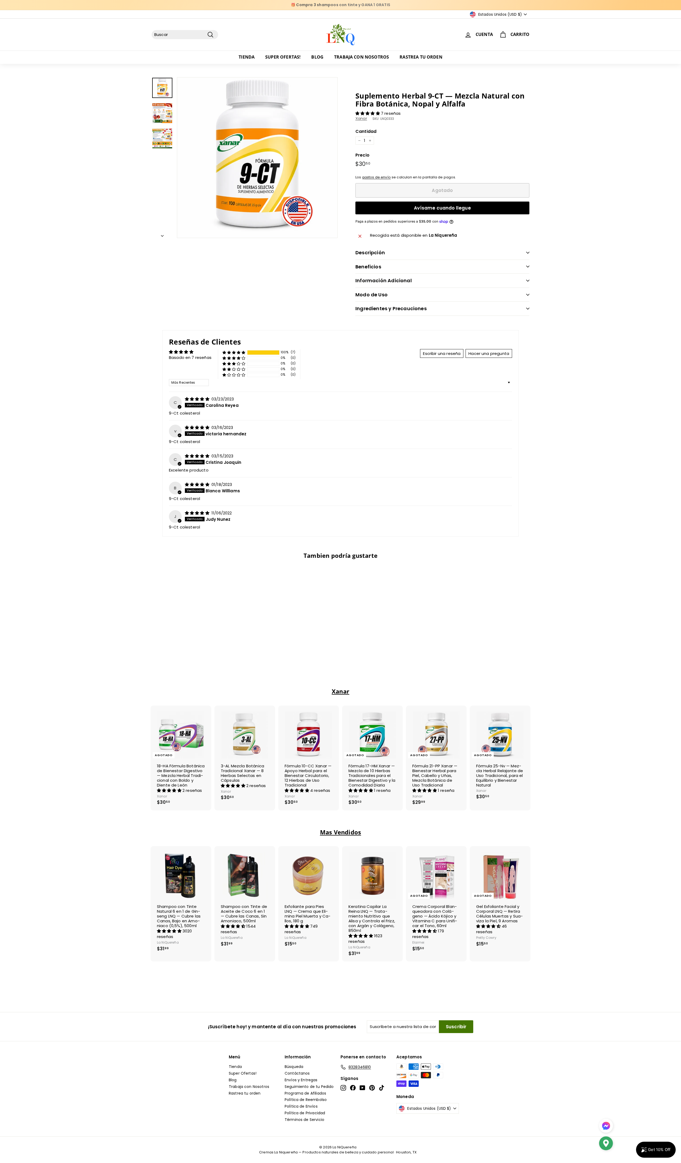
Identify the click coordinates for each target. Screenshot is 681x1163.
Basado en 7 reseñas (190, 357)
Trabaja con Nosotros (361, 57)
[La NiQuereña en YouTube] (362, 1088)
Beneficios (368, 266)
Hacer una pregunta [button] (488, 353)
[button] (368, 113)
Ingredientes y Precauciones (391, 308)
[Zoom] (257, 157)
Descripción (370, 252)
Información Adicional (383, 280)
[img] (197, 399)
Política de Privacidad (305, 1113)
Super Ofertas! (283, 57)
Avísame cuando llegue (442, 208)
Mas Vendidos (340, 832)
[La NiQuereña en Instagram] (343, 1088)
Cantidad (365, 131)
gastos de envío (376, 177)
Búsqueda (294, 1066)
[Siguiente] (162, 234)
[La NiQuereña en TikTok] (381, 1088)
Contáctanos (297, 1073)
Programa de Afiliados (305, 1093)
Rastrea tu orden (421, 57)
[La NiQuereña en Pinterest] (372, 1088)
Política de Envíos (301, 1106)
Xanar (361, 118)
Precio (362, 155)
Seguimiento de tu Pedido (309, 1086)
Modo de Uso (371, 294)
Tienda (247, 57)
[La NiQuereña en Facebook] (353, 1088)
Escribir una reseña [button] (441, 353)
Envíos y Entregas (301, 1080)
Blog (317, 57)
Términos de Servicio (304, 1119)
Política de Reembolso (306, 1099)
